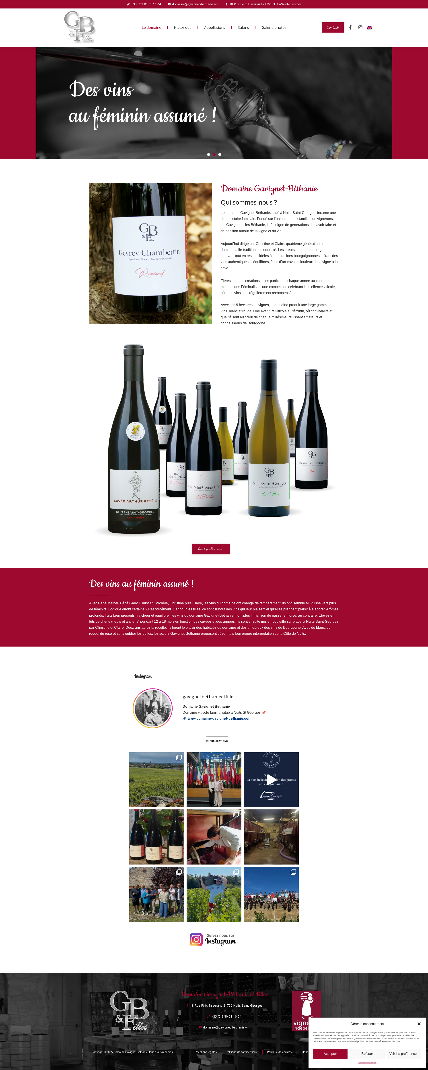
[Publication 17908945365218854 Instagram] (214, 894)
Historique (182, 27)
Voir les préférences (403, 1053)
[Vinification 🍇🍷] (271, 837)
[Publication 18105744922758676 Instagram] (156, 779)
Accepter (330, 1053)
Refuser (367, 1053)
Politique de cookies (367, 1063)
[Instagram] (360, 27)
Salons (243, 27)
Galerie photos (274, 27)
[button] (419, 1024)
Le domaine (151, 27)
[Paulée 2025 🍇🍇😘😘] (156, 894)
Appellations (214, 27)
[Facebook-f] (350, 27)
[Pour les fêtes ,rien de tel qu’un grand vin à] (156, 837)
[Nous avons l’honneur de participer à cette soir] (271, 779)
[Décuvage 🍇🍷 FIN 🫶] (214, 837)
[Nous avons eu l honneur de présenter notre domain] (214, 779)
